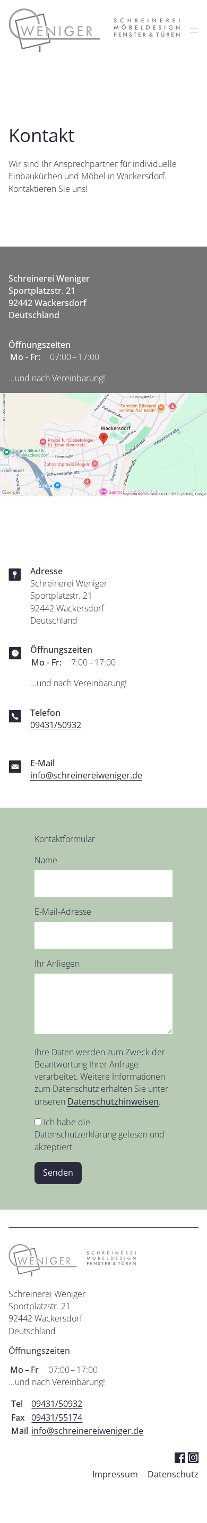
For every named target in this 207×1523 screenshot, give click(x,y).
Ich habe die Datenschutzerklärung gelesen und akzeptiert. (99, 1134)
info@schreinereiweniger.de (86, 775)
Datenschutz (173, 1474)
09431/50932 (55, 725)
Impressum (115, 1474)
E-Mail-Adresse (62, 911)
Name (45, 860)
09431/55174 (56, 1417)
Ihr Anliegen (57, 963)
